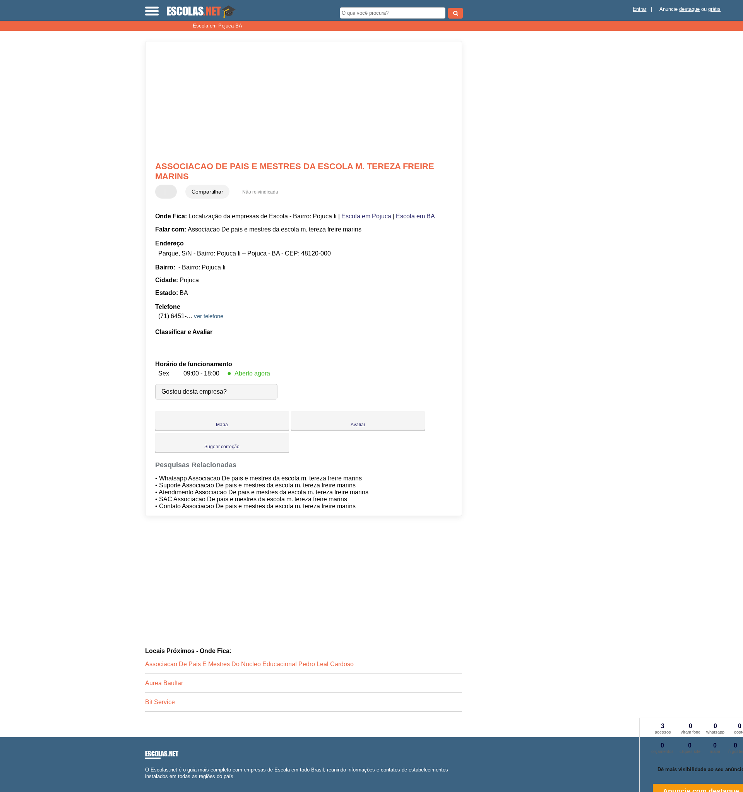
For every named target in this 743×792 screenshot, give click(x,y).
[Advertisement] (300, 101)
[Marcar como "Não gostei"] (172, 192)
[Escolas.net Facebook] (147, 783)
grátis (714, 9)
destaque (689, 9)
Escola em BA (415, 216)
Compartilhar (207, 192)
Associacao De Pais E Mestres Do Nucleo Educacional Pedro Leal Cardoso (249, 664)
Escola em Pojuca (366, 216)
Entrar (639, 9)
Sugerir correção (222, 446)
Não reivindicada (260, 192)
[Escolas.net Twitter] (150, 783)
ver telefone (208, 316)
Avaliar (358, 424)
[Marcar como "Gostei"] (162, 192)
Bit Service (160, 702)
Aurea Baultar (164, 683)
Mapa (222, 424)
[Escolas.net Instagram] (154, 783)
